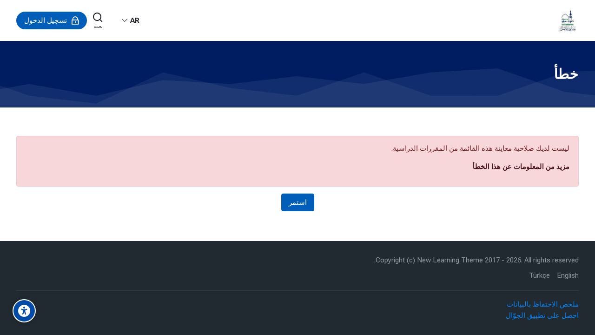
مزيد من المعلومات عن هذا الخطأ (521, 166)
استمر (298, 202)
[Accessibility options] (24, 310)
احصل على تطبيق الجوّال (542, 315)
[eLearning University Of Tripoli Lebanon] (567, 20)
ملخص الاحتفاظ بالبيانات (543, 304)
